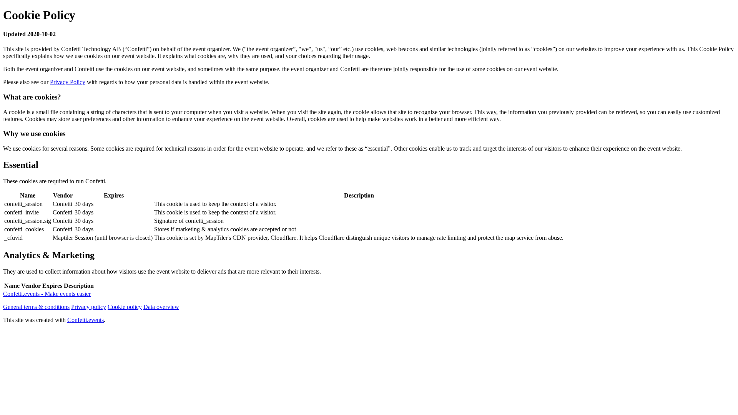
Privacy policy (88, 307)
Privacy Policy (67, 82)
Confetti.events (85, 320)
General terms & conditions (36, 307)
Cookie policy (125, 307)
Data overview (161, 307)
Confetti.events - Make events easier (47, 293)
